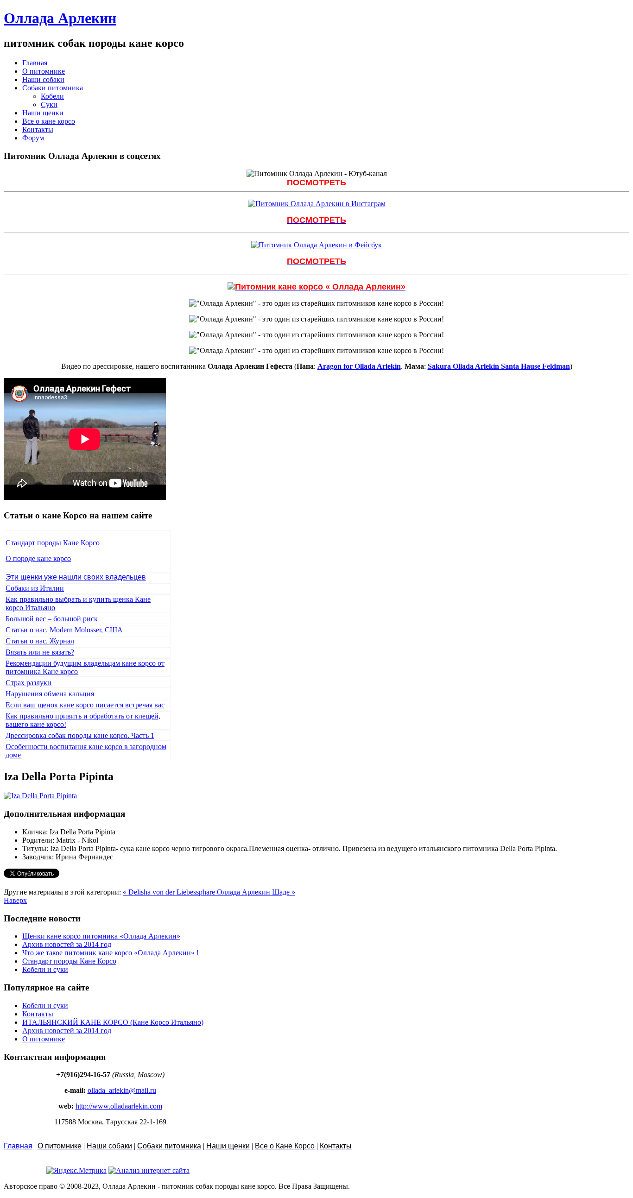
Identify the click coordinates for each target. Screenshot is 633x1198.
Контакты (37, 129)
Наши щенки (42, 113)
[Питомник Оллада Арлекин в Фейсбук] (316, 245)
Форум (33, 138)
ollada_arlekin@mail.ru (122, 1090)
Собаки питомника (52, 88)
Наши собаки (43, 79)
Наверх (15, 900)
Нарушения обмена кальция (50, 694)
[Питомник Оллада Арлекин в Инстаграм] (317, 204)
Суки (49, 104)
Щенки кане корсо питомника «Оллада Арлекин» (101, 936)
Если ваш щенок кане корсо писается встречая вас (85, 705)
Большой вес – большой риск (52, 619)
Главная (34, 63)
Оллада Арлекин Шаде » (256, 892)
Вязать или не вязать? (40, 652)
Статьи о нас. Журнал (40, 641)
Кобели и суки (45, 969)
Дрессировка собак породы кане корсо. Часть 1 (80, 735)
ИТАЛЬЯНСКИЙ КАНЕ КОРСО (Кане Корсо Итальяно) (112, 1022)
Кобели (52, 96)
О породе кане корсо (38, 558)
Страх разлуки (28, 683)
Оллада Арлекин (60, 18)
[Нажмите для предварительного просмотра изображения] (40, 796)
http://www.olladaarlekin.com (119, 1106)
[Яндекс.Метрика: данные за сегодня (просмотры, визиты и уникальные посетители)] (76, 1170)
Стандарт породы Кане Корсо (53, 543)
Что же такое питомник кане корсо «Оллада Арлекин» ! (110, 953)
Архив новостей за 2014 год (66, 944)
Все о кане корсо (48, 121)
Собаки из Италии (35, 588)
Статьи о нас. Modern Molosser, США (64, 630)
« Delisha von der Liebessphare (170, 892)
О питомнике (43, 71)
